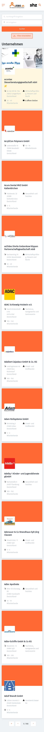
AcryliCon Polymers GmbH (16, 141)
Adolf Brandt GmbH (13, 696)
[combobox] (22, 16)
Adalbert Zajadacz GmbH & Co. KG (20, 362)
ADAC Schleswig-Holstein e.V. (18, 304)
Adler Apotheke (11, 584)
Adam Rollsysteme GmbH (16, 419)
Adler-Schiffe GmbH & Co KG (18, 641)
